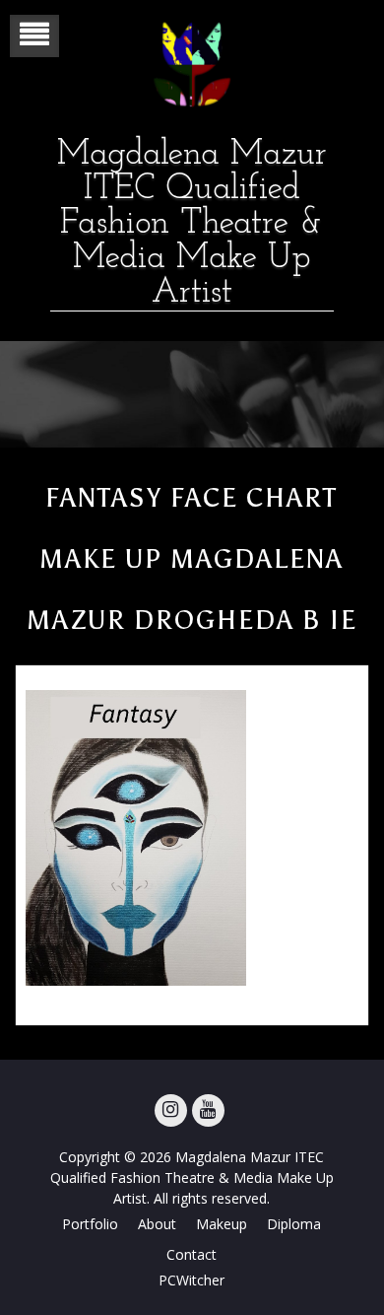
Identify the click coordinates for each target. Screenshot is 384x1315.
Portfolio (90, 1223)
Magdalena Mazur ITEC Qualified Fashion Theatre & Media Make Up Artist (192, 224)
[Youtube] (208, 1110)
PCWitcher (191, 1280)
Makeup (221, 1223)
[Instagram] (171, 1110)
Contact (191, 1254)
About (157, 1223)
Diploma (294, 1223)
